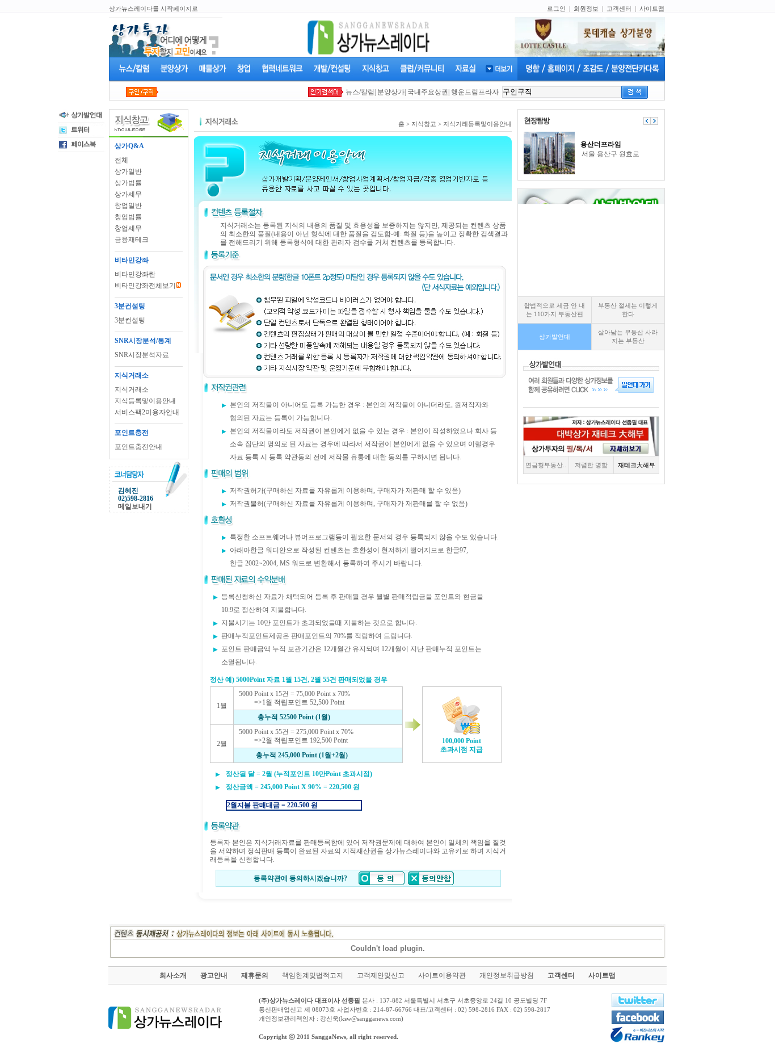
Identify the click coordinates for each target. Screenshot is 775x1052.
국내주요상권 (427, 92)
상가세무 (128, 194)
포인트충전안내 (138, 447)
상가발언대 (554, 336)
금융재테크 (132, 240)
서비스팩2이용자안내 (147, 412)
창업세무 (128, 228)
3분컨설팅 (130, 320)
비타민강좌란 (135, 274)
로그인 (556, 8)
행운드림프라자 (475, 92)
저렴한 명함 (591, 465)
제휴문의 (254, 975)
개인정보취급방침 (506, 975)
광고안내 (214, 975)
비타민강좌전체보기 (145, 286)
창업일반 (128, 205)
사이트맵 (651, 8)
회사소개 (173, 975)
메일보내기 (135, 506)
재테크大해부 (636, 465)
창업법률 (128, 217)
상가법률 (128, 183)
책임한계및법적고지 (312, 975)
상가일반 (128, 171)
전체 (121, 160)
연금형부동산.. (545, 465)
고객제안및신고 (381, 975)
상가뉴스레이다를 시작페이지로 (153, 8)
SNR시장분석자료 (142, 355)
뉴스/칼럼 (360, 92)
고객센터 (618, 8)
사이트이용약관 (442, 975)
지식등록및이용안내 (145, 401)
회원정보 (586, 8)
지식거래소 (132, 389)
